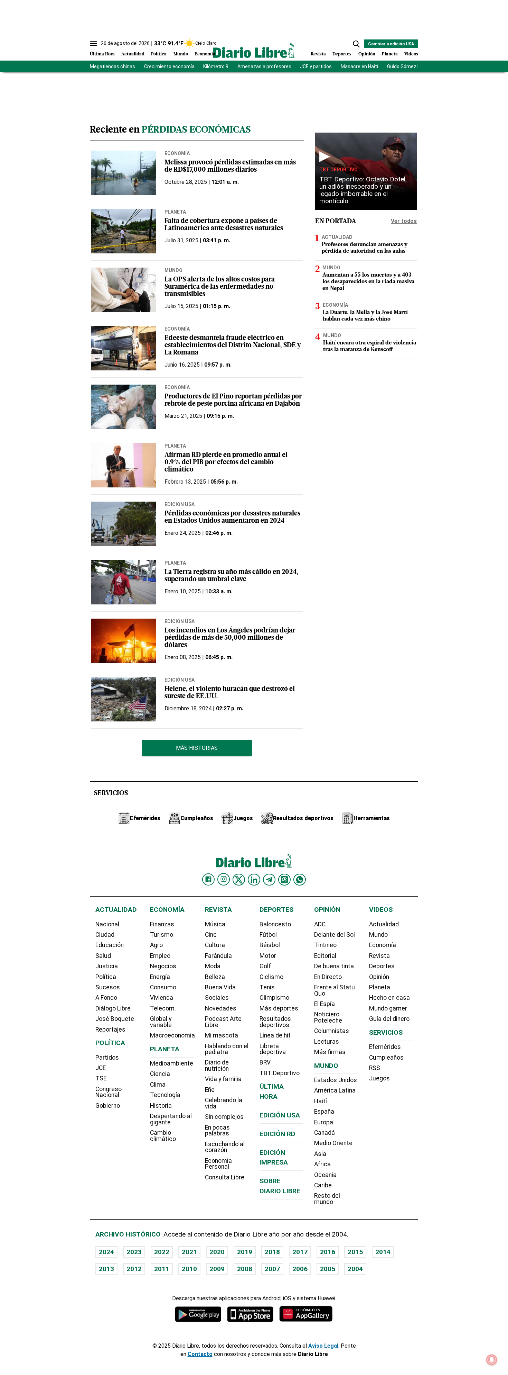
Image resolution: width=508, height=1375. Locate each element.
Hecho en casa (389, 997)
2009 (217, 1269)
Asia (320, 1153)
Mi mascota (221, 1035)
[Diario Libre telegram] (269, 880)
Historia (161, 1105)
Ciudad (104, 934)
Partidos (107, 1057)
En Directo (328, 976)
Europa (323, 1122)
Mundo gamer (388, 1008)
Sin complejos (224, 1116)
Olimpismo (274, 997)
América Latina (335, 1090)
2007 (272, 1269)
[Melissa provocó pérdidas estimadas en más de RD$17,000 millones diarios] (123, 173)
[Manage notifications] (491, 1359)
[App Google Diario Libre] (198, 1314)
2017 (300, 1252)
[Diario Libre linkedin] (254, 880)
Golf (265, 966)
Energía (160, 976)
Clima (158, 1084)
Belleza (215, 976)
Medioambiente (171, 1063)
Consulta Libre (224, 1177)
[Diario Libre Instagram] (223, 879)
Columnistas (331, 1030)
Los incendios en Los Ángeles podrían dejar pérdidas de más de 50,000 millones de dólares (229, 638)
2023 (134, 1252)
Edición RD (277, 1134)
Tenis (267, 987)
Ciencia (160, 1073)
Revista (318, 54)
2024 (106, 1252)
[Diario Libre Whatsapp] (299, 880)
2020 (217, 1252)
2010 (189, 1269)
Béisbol (270, 945)
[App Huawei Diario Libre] (306, 1314)
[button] (356, 44)
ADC (320, 924)
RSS (374, 1067)
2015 (355, 1252)
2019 (244, 1252)
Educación (109, 945)
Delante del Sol (334, 934)
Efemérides (385, 1046)
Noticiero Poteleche (328, 1017)
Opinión (366, 54)
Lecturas (326, 1041)
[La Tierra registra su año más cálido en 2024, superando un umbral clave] (123, 582)
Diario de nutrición (217, 1065)
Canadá (324, 1132)
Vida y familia (223, 1079)
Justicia (106, 966)
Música (215, 924)
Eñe (210, 1089)
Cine (211, 934)
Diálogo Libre (113, 1008)
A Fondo (106, 997)
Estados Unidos (335, 1080)
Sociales (217, 997)
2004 (355, 1269)
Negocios (163, 966)
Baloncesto (275, 924)
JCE (100, 1067)
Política (159, 54)
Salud (103, 955)
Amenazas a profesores (264, 66)
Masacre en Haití (359, 66)
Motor (268, 955)
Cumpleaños (386, 1057)
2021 (189, 1252)
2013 (106, 1269)
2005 (327, 1269)
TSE (100, 1078)
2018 (272, 1252)
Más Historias (197, 748)
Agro (156, 945)
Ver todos (404, 221)
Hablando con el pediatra (226, 1049)
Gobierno (107, 1105)
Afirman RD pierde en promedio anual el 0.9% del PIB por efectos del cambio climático (226, 462)
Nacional (107, 924)
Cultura (215, 945)
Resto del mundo (327, 1198)
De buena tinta (334, 966)
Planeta (390, 54)
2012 (134, 1269)
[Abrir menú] (93, 43)
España (324, 1111)
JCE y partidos (316, 66)
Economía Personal (218, 1163)
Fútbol (268, 934)
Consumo (163, 987)
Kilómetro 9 (215, 66)
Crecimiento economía (169, 66)
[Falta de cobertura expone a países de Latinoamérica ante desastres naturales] (123, 231)
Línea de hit (275, 1035)
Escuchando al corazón (225, 1147)
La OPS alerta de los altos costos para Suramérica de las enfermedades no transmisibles (219, 287)
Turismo (161, 934)
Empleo (160, 955)
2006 (300, 1269)
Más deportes (279, 1008)
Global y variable (161, 1021)
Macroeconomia (172, 1035)
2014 (383, 1252)
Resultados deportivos (275, 1021)
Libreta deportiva (273, 1049)
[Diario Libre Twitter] (239, 880)
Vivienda (161, 997)
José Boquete (114, 1018)
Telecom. (163, 1008)
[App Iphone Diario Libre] (250, 1314)
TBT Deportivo (338, 169)
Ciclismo (271, 976)
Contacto (200, 1354)
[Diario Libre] (254, 50)
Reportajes (110, 1029)
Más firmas (330, 1052)
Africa (322, 1164)
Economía (205, 54)
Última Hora (102, 54)
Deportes (341, 54)
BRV (265, 1062)
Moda (212, 966)
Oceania (325, 1174)
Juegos (379, 1078)
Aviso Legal (323, 1345)
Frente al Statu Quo (334, 990)
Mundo (180, 54)
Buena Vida (220, 987)
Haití (320, 1101)
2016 (327, 1252)
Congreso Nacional (108, 1092)
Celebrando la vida (223, 1103)
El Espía (324, 1003)
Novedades (220, 1008)
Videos (411, 54)
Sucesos (107, 987)
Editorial (325, 955)
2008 (244, 1269)
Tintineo (325, 945)
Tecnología (165, 1094)
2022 (161, 1252)
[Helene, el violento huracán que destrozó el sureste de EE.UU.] (123, 699)
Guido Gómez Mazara (410, 66)
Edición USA (179, 504)
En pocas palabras (217, 1130)
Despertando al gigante (171, 1119)
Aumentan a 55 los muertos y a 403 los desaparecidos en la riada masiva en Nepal (368, 281)
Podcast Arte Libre (223, 1021)
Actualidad (132, 54)
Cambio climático (163, 1135)
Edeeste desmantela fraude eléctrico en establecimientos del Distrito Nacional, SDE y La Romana (232, 345)
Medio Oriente (333, 1143)
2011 (161, 1269)
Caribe (323, 1185)
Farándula (218, 955)
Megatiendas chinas (112, 66)
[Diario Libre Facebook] (208, 879)
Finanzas (162, 924)
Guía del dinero (389, 1018)
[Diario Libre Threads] (284, 880)
